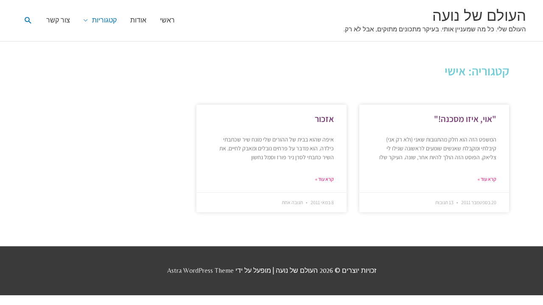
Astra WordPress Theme (200, 270)
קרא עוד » (487, 179)
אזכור (324, 119)
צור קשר (58, 20)
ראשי (167, 20)
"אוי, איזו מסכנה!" (465, 119)
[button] (28, 20)
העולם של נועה (479, 15)
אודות (138, 20)
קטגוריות (104, 20)
